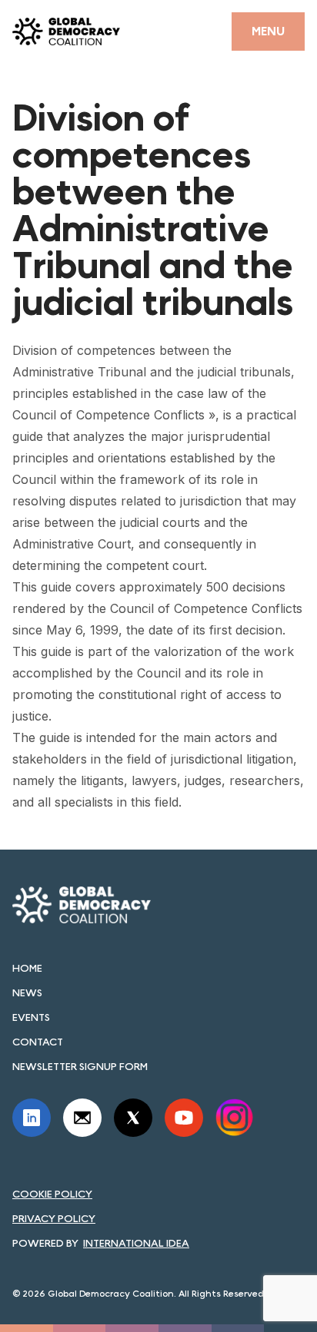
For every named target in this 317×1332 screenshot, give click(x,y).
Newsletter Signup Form (80, 1066)
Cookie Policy (52, 1194)
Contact (37, 1042)
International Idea (136, 1243)
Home (27, 968)
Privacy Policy (53, 1218)
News (27, 992)
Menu (268, 31)
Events (31, 1017)
